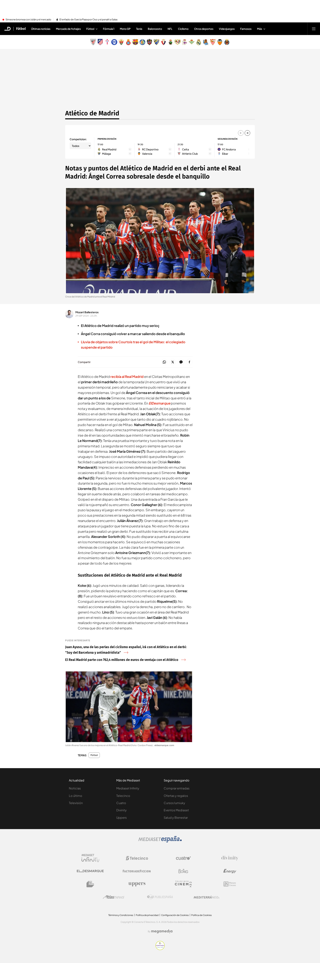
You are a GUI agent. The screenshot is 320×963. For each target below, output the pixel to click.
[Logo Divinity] (229, 858)
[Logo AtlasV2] (113, 897)
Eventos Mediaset (176, 810)
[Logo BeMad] (90, 884)
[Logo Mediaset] (160, 841)
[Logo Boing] (183, 871)
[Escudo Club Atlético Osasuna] (163, 42)
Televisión (76, 803)
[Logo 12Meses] (230, 884)
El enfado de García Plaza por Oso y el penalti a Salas (88, 19)
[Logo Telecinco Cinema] (183, 884)
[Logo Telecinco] (137, 858)
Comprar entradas (176, 788)
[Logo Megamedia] (161, 931)
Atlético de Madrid (92, 113)
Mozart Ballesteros (87, 312)
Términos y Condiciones (120, 915)
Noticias (75, 788)
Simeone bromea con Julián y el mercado (28, 19)
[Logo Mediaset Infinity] (90, 858)
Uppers (121, 817)
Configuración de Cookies (175, 915)
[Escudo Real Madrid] (199, 42)
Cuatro (121, 803)
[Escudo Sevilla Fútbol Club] (213, 42)
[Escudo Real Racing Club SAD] (170, 42)
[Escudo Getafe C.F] (142, 42)
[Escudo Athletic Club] (93, 42)
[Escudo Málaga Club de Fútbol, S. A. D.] (156, 42)
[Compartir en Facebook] (189, 362)
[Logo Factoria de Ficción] (137, 871)
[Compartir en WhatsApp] (164, 362)
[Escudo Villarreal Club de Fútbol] (227, 42)
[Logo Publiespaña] (160, 897)
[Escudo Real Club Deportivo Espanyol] (128, 42)
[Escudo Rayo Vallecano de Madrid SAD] (177, 42)
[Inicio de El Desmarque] (7, 29)
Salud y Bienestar (176, 817)
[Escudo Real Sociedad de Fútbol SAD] (206, 42)
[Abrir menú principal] (314, 29)
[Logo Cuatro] (183, 858)
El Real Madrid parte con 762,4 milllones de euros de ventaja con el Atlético (121, 660)
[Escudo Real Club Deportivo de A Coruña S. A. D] (184, 42)
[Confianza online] (160, 949)
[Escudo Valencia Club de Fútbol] (220, 42)
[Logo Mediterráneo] (206, 897)
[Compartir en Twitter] (172, 362)
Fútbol (21, 28)
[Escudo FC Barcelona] (135, 42)
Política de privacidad (147, 915)
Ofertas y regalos (176, 796)
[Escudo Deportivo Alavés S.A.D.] (114, 42)
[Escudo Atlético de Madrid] (100, 42)
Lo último (75, 796)
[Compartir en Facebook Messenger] (181, 362)
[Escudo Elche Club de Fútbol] (121, 42)
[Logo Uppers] (136, 884)
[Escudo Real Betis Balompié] (192, 42)
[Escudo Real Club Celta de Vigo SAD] (107, 42)
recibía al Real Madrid (127, 376)
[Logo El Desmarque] (90, 871)
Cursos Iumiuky (174, 803)
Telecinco (123, 796)
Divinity (121, 810)
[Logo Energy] (229, 871)
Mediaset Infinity (127, 788)
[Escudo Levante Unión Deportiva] (149, 42)
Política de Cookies (201, 915)
